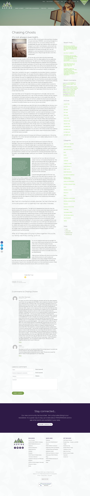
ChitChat (66, 158)
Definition (48, 440)
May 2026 (66, 112)
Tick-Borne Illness (68, 212)
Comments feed (68, 232)
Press (65, 195)
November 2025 (67, 129)
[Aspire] (7, 5)
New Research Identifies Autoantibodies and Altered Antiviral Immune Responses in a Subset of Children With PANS (70, 48)
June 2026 (66, 109)
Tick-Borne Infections (32, 456)
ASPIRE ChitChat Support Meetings (36, 462)
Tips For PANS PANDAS (69, 215)
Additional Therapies (69, 144)
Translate (74, 1)
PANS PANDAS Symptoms (51, 445)
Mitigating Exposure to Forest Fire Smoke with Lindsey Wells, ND (69, 64)
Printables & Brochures (69, 198)
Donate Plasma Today (68, 447)
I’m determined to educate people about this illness (69, 84)
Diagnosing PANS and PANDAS (52, 447)
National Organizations (69, 184)
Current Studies (68, 163)
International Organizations (67, 178)
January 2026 (67, 123)
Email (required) (39, 372)
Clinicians (66, 160)
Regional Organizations (69, 201)
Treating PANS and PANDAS (52, 449)
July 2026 (66, 107)
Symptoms (66, 209)
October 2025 (67, 132)
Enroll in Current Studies (68, 453)
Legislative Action (67, 449)
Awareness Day (66, 445)
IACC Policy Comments (69, 53)
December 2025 (67, 126)
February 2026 (67, 121)
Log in (66, 229)
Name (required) (39, 369)
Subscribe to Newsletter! (45, 424)
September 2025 (67, 135)
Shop (47, 462)
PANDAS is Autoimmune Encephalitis (69, 92)
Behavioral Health (68, 149)
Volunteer (65, 455)
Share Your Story (66, 451)
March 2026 (66, 118)
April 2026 (66, 115)
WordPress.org (68, 234)
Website (37, 376)
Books (65, 155)
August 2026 (66, 104)
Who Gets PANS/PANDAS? (52, 442)
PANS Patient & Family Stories (34, 455)
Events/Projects (67, 166)
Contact (38, 475)
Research (66, 204)
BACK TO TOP (45, 479)
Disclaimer (50, 475)
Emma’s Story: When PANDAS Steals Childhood (70, 87)
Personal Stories (22, 282)
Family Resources (68, 172)
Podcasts (66, 192)
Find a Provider (31, 440)
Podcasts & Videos (32, 464)
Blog (18, 282)
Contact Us (65, 456)
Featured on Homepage (69, 174)
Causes (47, 444)
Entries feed (68, 230)
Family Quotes (67, 169)
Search (75, 34)
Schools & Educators (69, 206)
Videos (65, 220)
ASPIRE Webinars (67, 146)
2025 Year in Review (67, 440)
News (65, 187)
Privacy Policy (44, 475)
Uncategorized (67, 218)
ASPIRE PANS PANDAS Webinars (35, 442)
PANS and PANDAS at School (52, 453)
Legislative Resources (69, 181)
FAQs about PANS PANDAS (52, 455)
